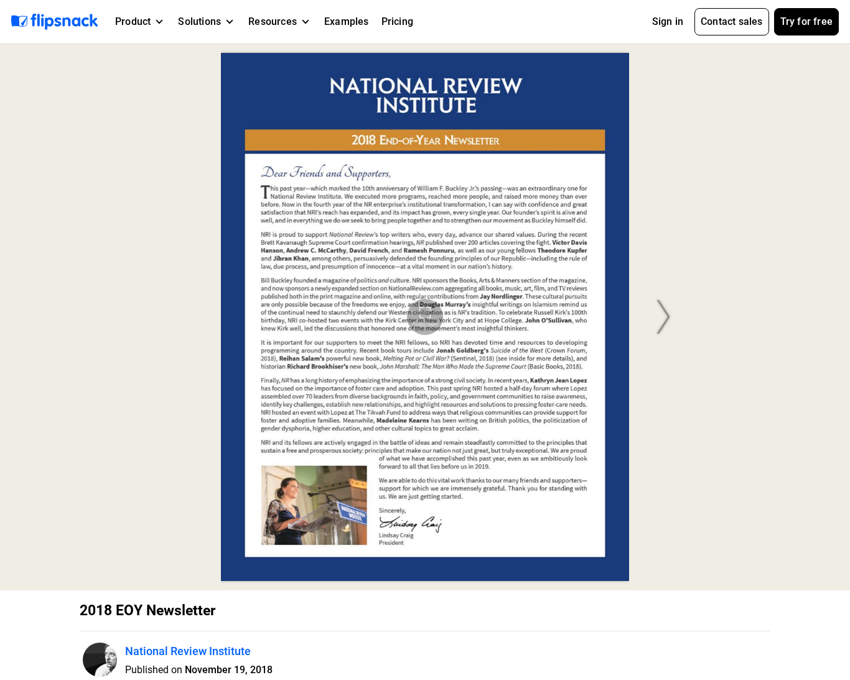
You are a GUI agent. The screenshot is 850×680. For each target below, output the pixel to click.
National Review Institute (188, 651)
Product (133, 21)
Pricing (397, 21)
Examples (346, 21)
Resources (272, 21)
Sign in (667, 21)
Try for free (806, 21)
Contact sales (732, 21)
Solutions (199, 21)
